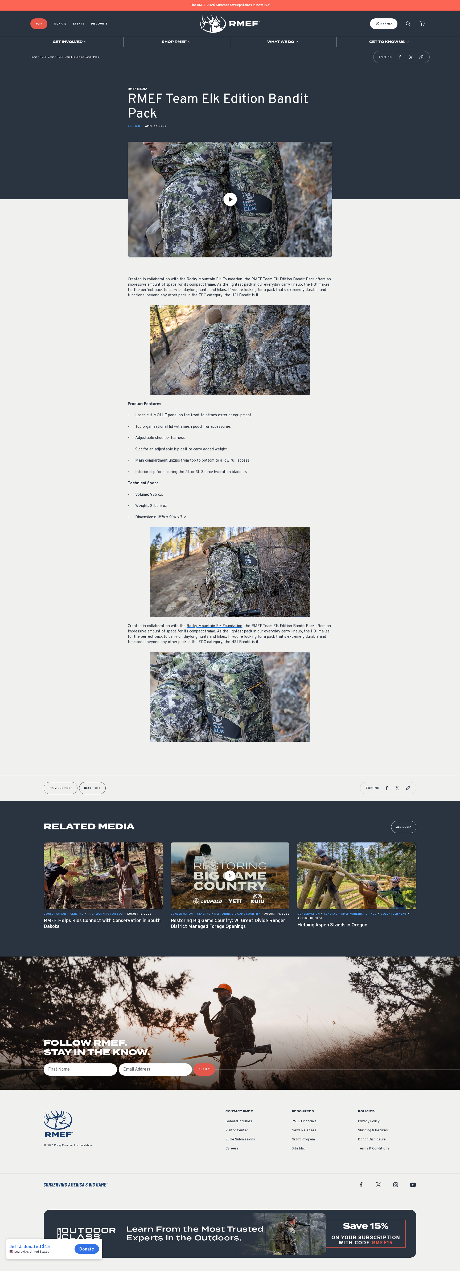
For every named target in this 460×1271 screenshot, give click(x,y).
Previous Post (60, 788)
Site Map (299, 1149)
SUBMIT (204, 1069)
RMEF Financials (304, 1121)
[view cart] (422, 23)
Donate (60, 24)
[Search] (408, 23)
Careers (231, 1149)
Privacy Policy (369, 1121)
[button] (400, 57)
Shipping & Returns (373, 1130)
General (134, 126)
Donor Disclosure (372, 1139)
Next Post (92, 788)
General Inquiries (238, 1121)
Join (38, 24)
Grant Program (303, 1139)
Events (78, 24)
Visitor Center (236, 1130)
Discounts (99, 24)
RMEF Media (47, 57)
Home (33, 57)
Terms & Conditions (373, 1149)
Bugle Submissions (240, 1139)
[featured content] (230, 1234)
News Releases (304, 1130)
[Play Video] (230, 199)
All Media (404, 827)
